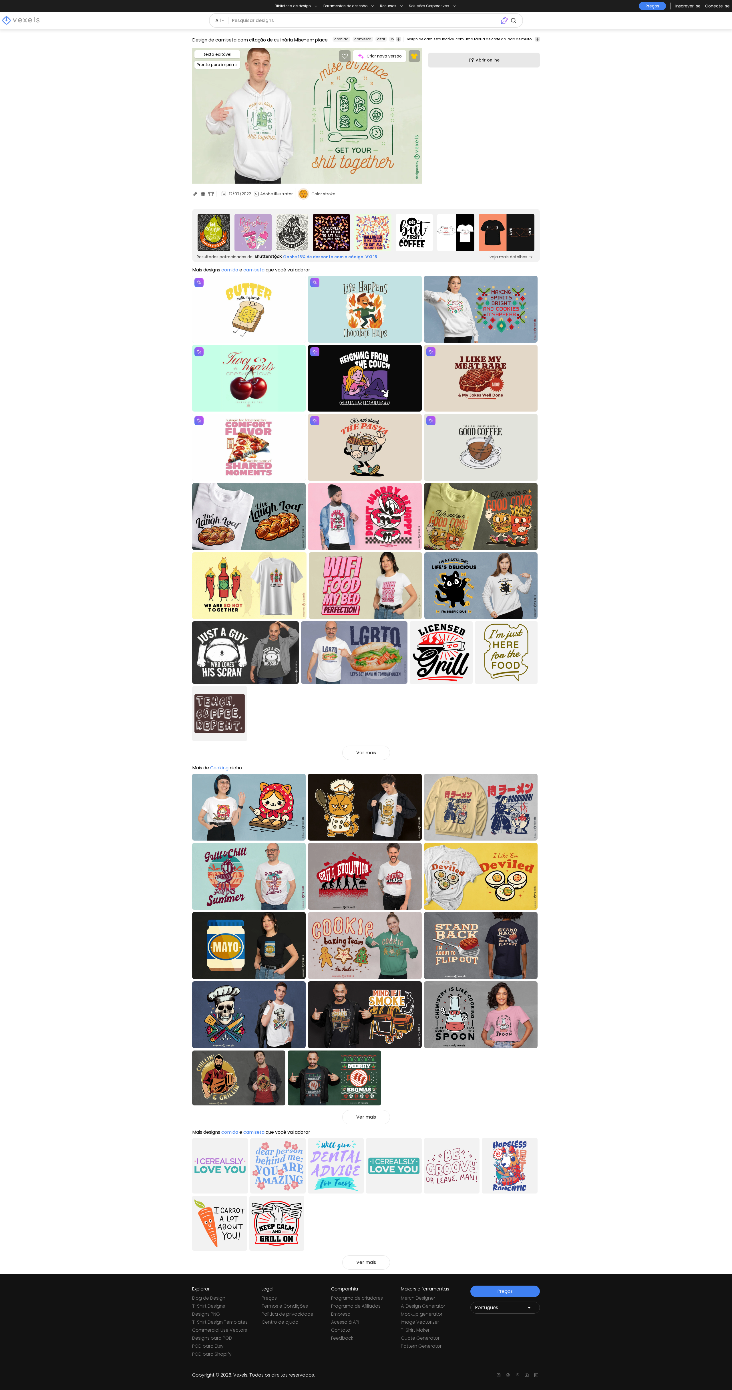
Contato (340, 1330)
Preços (269, 1298)
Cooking (219, 767)
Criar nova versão (384, 56)
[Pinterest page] (517, 1375)
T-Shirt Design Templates (220, 1322)
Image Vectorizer (420, 1322)
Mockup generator (421, 1314)
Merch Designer (418, 1298)
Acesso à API (345, 1322)
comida (341, 39)
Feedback (342, 1338)
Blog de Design (208, 1298)
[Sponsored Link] (214, 232)
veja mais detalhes (508, 257)
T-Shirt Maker (415, 1330)
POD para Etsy (208, 1346)
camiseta (362, 39)
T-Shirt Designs (208, 1306)
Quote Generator (420, 1338)
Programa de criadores (357, 1298)
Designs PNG (206, 1314)
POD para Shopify (212, 1354)
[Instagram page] (498, 1375)
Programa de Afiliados (356, 1306)
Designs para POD (212, 1338)
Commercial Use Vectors (219, 1330)
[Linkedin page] (536, 1375)
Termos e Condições (285, 1306)
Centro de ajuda (280, 1322)
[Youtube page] (526, 1375)
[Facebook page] (508, 1375)
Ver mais (366, 752)
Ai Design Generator (423, 1306)
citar (381, 39)
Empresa (341, 1314)
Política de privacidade (287, 1314)
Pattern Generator (421, 1346)
